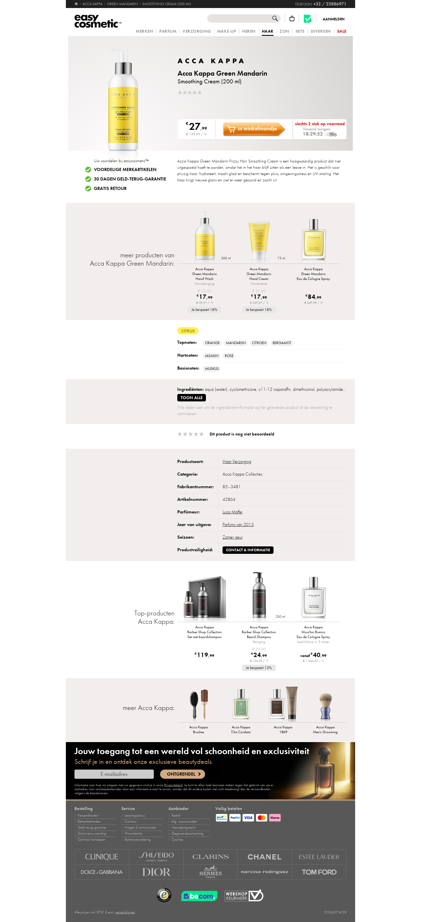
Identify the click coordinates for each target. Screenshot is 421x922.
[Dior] (156, 872)
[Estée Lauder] (319, 856)
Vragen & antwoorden (140, 827)
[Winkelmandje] (292, 18)
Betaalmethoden (89, 821)
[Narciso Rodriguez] (265, 872)
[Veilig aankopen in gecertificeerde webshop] (244, 895)
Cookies (177, 839)
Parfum (167, 31)
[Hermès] (211, 872)
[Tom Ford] (319, 872)
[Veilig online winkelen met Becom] (197, 895)
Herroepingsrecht (184, 827)
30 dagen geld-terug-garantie (130, 179)
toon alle (191, 397)
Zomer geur (233, 537)
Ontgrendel (181, 774)
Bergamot (282, 343)
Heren (249, 31)
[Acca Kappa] (212, 61)
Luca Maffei (233, 512)
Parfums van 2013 (238, 524)
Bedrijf (176, 815)
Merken (144, 31)
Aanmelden (334, 19)
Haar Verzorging (237, 461)
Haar (268, 31)
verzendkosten (125, 912)
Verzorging (196, 31)
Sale (342, 31)
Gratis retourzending (92, 833)
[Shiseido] (156, 856)
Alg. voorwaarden (184, 821)
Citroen (259, 343)
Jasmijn (212, 356)
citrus (188, 331)
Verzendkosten (88, 815)
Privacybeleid (173, 785)
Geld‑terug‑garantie (92, 827)
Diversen (321, 31)
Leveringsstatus (135, 815)
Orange (212, 343)
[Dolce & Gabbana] (101, 872)
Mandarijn (236, 343)
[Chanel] (265, 856)
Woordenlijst (133, 833)
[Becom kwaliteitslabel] (307, 18)
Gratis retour (110, 188)
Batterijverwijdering (138, 839)
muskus (212, 368)
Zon (285, 31)
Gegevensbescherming (187, 833)
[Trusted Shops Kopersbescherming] (164, 895)
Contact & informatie (248, 550)
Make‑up (226, 31)
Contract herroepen (91, 839)
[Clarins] (211, 856)
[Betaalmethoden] (281, 817)
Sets (300, 31)
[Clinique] (101, 856)
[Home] (76, 4)
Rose (229, 356)
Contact (130, 821)
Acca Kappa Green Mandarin (222, 73)
